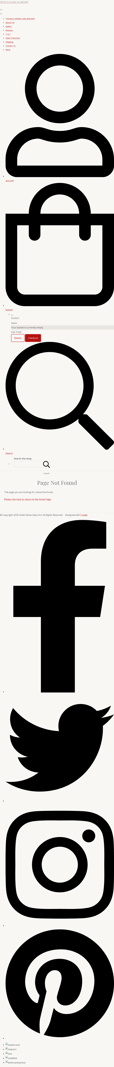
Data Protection (13, 38)
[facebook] (60, 691)
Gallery (9, 26)
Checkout (33, 338)
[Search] (46, 464)
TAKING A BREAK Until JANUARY (20, 18)
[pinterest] (60, 1038)
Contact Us (11, 46)
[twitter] (60, 800)
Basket (17, 338)
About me (10, 22)
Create (83, 514)
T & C (8, 34)
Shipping (9, 42)
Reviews (9, 30)
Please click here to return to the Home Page (27, 499)
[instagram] (60, 925)
